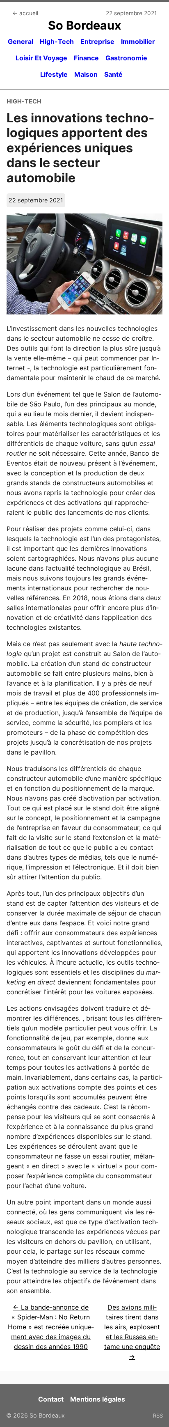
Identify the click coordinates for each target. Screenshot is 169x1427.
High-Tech (57, 41)
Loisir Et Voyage (41, 58)
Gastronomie (126, 58)
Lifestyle (54, 74)
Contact (51, 1399)
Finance (86, 58)
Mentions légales (97, 1399)
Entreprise (97, 41)
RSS (158, 1415)
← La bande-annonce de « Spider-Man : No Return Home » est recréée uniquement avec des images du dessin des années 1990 (51, 1327)
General (20, 41)
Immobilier (138, 41)
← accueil (25, 13)
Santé (113, 74)
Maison (86, 74)
